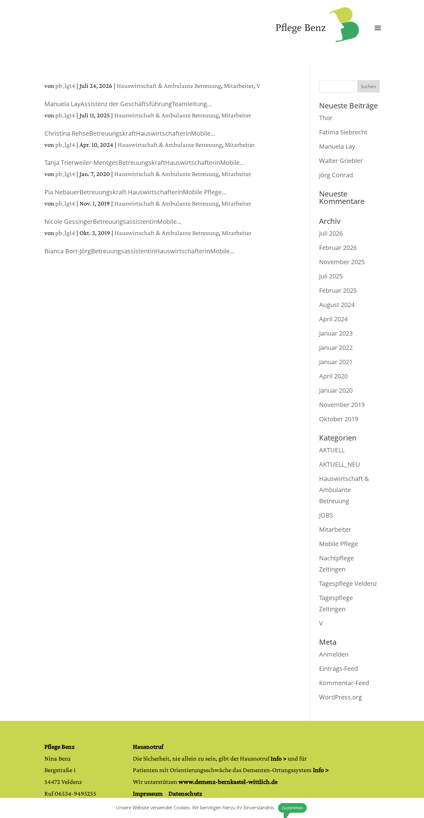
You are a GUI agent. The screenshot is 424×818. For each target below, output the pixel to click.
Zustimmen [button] (292, 808)
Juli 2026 (331, 233)
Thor (325, 118)
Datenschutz (185, 793)
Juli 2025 (331, 276)
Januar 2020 (336, 390)
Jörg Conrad (336, 175)
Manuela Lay (337, 146)
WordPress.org (340, 697)
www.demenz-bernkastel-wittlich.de (227, 781)
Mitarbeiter (239, 85)
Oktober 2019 (338, 419)
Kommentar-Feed (344, 683)
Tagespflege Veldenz (348, 583)
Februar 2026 (338, 247)
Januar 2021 (336, 362)
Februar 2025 (338, 290)
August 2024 (336, 305)
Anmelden (334, 654)
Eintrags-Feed (338, 668)
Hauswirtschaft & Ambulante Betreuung (169, 85)
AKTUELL (332, 450)
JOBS (326, 515)
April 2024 (333, 319)
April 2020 (333, 376)
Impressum (148, 793)
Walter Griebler (341, 160)
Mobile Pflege (338, 544)
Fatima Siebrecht (343, 132)
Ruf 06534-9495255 (70, 793)
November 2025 (342, 262)
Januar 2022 (336, 347)
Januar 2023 (336, 333)
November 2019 (342, 404)
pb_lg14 (65, 85)
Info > (278, 758)
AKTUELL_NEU (339, 464)
